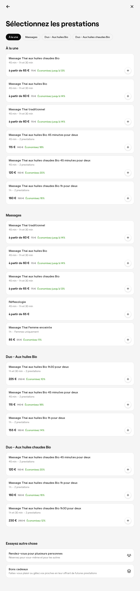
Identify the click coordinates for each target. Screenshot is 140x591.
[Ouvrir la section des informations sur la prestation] (128, 70)
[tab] (13, 37)
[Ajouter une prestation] (128, 339)
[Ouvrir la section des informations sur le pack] (128, 147)
